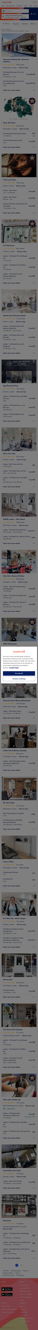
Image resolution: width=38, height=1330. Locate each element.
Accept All (19, 673)
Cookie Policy (14, 667)
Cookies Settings (19, 679)
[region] (19, 665)
